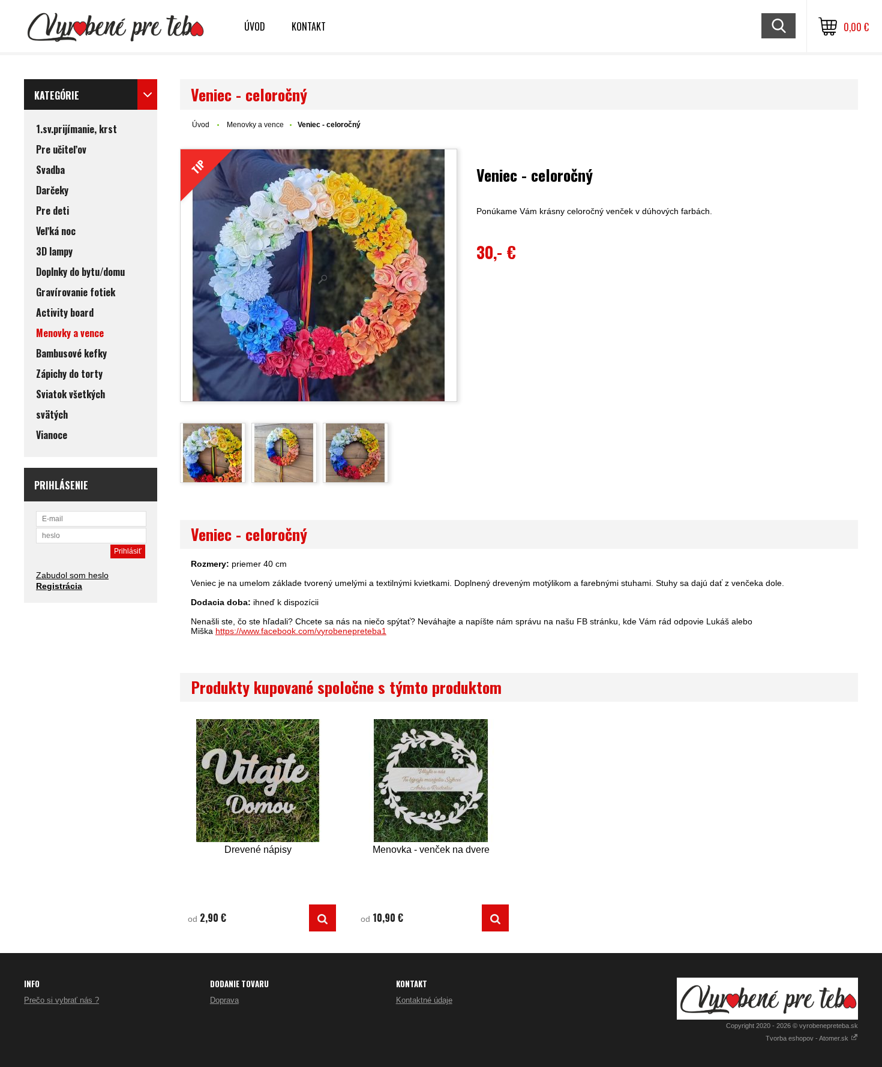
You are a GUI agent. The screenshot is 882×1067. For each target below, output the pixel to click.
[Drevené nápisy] (258, 780)
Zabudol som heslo (72, 575)
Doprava (224, 1000)
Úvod (254, 26)
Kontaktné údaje (424, 1000)
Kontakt (309, 26)
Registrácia (59, 586)
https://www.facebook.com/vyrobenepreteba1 (300, 631)
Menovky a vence (255, 125)
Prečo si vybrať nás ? (61, 1000)
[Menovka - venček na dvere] (431, 780)
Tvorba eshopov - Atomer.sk (808, 1038)
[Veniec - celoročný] (212, 453)
